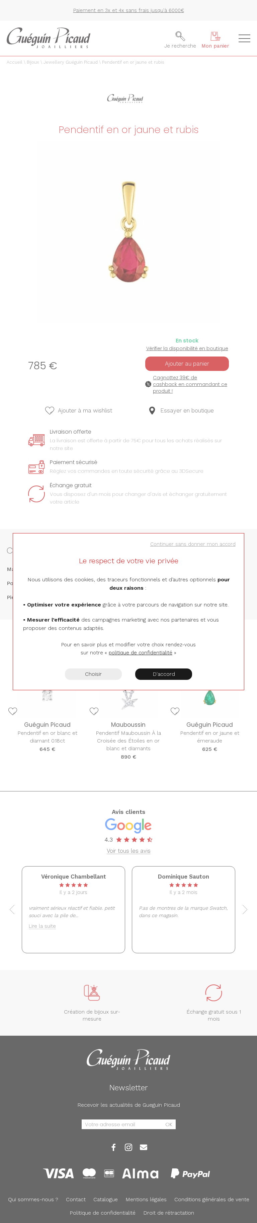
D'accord (164, 674)
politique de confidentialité (140, 653)
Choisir (93, 674)
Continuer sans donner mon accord (193, 544)
